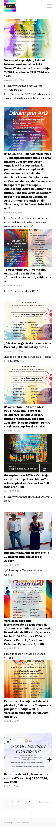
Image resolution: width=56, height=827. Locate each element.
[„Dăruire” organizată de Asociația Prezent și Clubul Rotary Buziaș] (28, 321)
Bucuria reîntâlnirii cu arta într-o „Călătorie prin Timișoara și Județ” (26, 556)
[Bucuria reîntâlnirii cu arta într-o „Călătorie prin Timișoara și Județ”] (28, 531)
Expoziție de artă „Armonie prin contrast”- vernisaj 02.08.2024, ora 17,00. (26, 778)
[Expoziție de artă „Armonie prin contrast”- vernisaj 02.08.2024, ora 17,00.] (28, 752)
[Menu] (48, 6)
